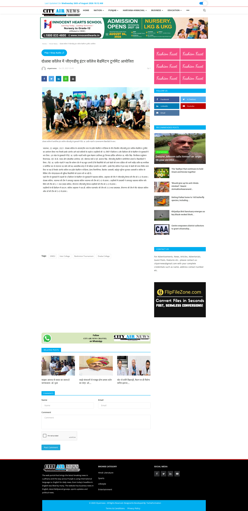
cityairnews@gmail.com (165, 263)
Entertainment (105, 489)
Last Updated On (74, 3)
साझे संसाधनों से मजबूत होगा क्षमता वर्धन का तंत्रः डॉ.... (95, 381)
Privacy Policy (133, 508)
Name (44, 400)
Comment (46, 412)
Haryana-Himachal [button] (134, 10)
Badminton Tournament (83, 256)
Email (100, 400)
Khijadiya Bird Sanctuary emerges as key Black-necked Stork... (188, 213)
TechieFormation (154, 503)
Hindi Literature (105, 472)
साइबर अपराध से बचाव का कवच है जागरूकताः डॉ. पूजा (55, 381)
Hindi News (53, 44)
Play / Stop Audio (53, 52)
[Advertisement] (96, 217)
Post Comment (51, 447)
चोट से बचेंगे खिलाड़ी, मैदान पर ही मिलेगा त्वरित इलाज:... (133, 381)
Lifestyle (102, 483)
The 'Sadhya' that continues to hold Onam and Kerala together (187, 170)
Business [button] (156, 10)
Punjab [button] (112, 10)
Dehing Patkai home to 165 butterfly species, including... (188, 198)
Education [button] (174, 10)
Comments (48, 393)
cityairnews (52, 68)
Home (86, 10)
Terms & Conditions (115, 508)
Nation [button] (98, 10)
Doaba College (104, 256)
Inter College (65, 256)
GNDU (52, 256)
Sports (101, 478)
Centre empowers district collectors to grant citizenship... (188, 227)
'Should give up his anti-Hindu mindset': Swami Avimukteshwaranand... (185, 186)
